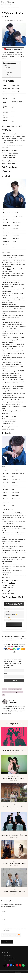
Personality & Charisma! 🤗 (11, 614)
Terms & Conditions (9, 958)
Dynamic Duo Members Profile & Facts (14, 835)
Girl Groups (11, 776)
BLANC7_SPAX (12, 421)
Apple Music (11, 163)
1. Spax (7, 71)
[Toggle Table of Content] (18, 63)
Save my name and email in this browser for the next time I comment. (14, 929)
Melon (12, 429)
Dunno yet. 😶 (8, 619)
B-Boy (9, 269)
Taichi (21, 692)
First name (7, 667)
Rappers (16, 832)
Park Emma (10, 20)
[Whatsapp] (14, 649)
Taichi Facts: (10, 76)
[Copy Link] (22, 649)
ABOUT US (7, 952)
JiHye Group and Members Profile (14, 863)
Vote (14, 624)
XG (12, 126)
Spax (17, 692)
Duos (14, 11)
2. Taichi (8, 74)
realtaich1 (12, 583)
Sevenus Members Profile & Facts (14, 891)
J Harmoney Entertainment (15, 689)
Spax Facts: (9, 72)
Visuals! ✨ (7, 611)
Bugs (8, 429)
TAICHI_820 (11, 585)
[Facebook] (4, 649)
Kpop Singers (7, 2)
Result (14, 628)
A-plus (15, 126)
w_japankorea (13, 153)
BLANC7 (5, 689)
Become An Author (9, 961)
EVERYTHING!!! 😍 (9, 608)
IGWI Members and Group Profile (14, 750)
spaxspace (12, 419)
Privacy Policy (8, 955)
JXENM (20, 126)
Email (5, 673)
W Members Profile (9, 69)
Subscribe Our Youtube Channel (14, 49)
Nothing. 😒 (7, 617)
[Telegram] (19, 649)
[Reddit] (9, 649)
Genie (4, 429)
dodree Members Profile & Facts (14, 778)
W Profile (6, 65)
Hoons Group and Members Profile (14, 807)
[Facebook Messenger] (16, 649)
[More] (24, 649)
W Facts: (8, 67)
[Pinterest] (11, 649)
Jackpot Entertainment (8, 692)
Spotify (4, 163)
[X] (6, 649)
